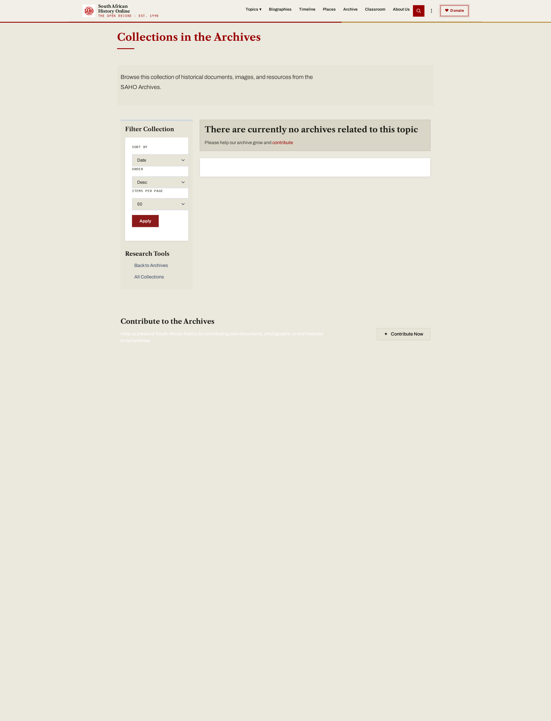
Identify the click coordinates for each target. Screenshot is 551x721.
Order (137, 169)
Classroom (375, 9)
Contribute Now (403, 334)
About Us (401, 9)
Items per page (147, 191)
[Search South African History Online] (418, 11)
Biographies (280, 9)
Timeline (307, 9)
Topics (253, 9)
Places (329, 9)
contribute (282, 142)
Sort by (140, 147)
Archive (350, 9)
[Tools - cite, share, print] (431, 11)
